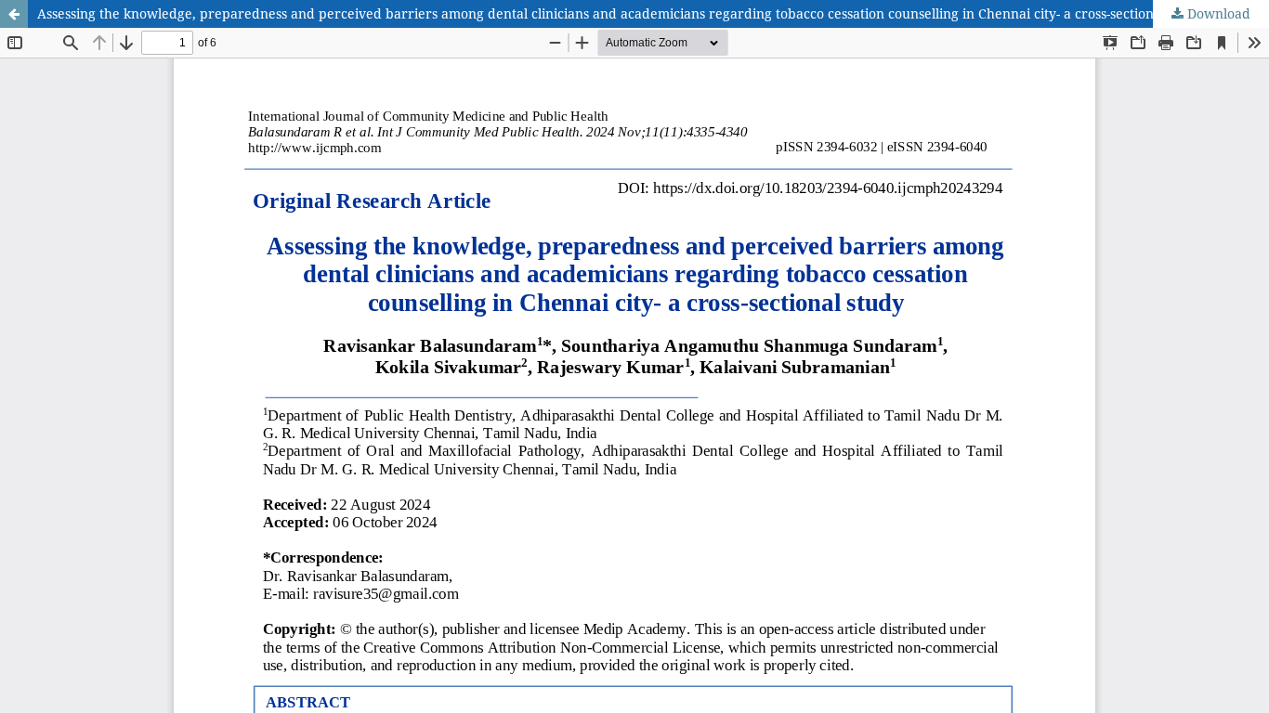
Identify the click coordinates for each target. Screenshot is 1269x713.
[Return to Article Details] (14, 14)
